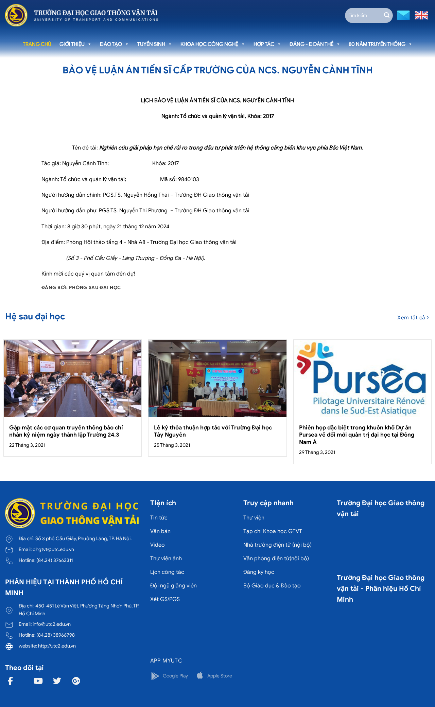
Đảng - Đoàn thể (311, 44)
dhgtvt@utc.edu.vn (53, 549)
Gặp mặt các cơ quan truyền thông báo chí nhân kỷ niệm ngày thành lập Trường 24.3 (66, 431)
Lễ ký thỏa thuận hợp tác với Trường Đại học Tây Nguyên (213, 431)
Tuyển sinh (151, 44)
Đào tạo (111, 44)
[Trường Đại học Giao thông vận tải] (81, 15)
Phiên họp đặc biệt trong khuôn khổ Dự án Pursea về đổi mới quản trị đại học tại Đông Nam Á (356, 435)
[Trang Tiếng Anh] (420, 15)
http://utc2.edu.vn (57, 646)
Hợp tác (264, 44)
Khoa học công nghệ (209, 44)
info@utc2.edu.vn (52, 624)
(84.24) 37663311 (54, 560)
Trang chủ (37, 44)
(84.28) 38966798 (55, 635)
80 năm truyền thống (377, 44)
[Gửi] (387, 15)
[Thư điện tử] (403, 15)
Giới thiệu (72, 44)
